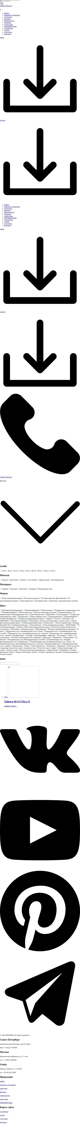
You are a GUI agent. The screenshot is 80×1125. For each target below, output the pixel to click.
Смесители (8, 17)
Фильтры (7, 19)
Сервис (6, 30)
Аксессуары (8, 24)
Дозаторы (7, 23)
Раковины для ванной (12, 15)
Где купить (8, 32)
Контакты (7, 34)
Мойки (6, 13)
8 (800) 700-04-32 (6, 6)
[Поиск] (2, 3)
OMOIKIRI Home (10, 26)
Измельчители (9, 21)
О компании (8, 28)
